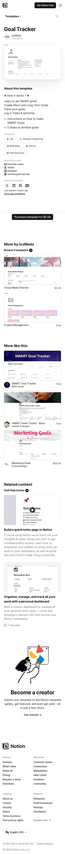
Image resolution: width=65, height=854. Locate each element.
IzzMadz (16, 35)
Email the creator (15, 164)
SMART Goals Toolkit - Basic (28, 423)
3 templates (17, 38)
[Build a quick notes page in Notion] (32, 510)
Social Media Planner (16, 287)
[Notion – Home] (5, 5)
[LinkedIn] (14, 186)
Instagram (12, 171)
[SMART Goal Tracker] (32, 366)
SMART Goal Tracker (24, 383)
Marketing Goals (21, 463)
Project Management (16, 325)
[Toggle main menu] (60, 5)
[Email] (27, 186)
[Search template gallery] (57, 16)
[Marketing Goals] (32, 445)
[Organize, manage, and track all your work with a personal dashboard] (32, 577)
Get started (32, 714)
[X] (7, 186)
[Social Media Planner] (32, 270)
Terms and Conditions (14, 194)
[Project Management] (32, 307)
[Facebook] (20, 186)
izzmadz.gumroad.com (18, 174)
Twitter (10, 167)
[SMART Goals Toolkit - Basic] (32, 405)
